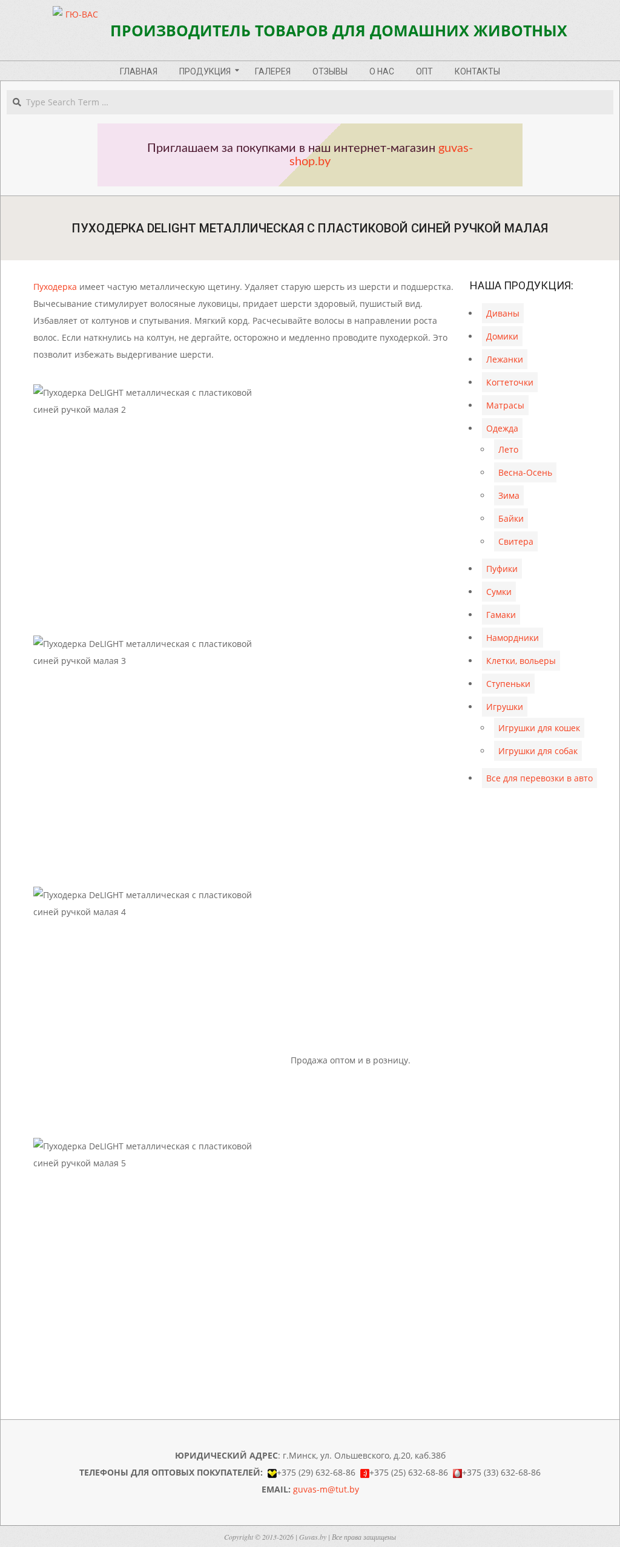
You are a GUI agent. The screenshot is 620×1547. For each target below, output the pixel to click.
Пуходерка (55, 286)
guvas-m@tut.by (326, 1489)
